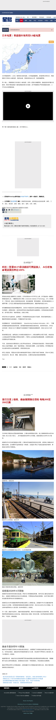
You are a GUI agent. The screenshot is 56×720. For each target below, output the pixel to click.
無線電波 (15, 367)
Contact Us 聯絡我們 (37, 692)
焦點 (30, 20)
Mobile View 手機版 (28, 713)
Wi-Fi (10, 367)
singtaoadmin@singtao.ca (28, 709)
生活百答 (40, 20)
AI (7, 367)
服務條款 (27, 695)
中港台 (46, 20)
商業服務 (48, 17)
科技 (20, 367)
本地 (35, 20)
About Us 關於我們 (49, 692)
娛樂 (51, 20)
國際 (26, 20)
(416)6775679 (24, 196)
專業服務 (41, 17)
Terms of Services (20, 695)
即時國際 (8, 25)
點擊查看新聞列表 (15, 30)
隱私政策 (28, 692)
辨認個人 (29, 367)
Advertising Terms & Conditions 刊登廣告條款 (28, 704)
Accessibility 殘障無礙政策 (10, 692)
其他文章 (5, 30)
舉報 (52, 42)
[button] (54, 18)
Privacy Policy (22, 692)
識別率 (24, 367)
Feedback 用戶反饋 (36, 695)
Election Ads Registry (28, 700)
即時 (21, 20)
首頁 (17, 20)
